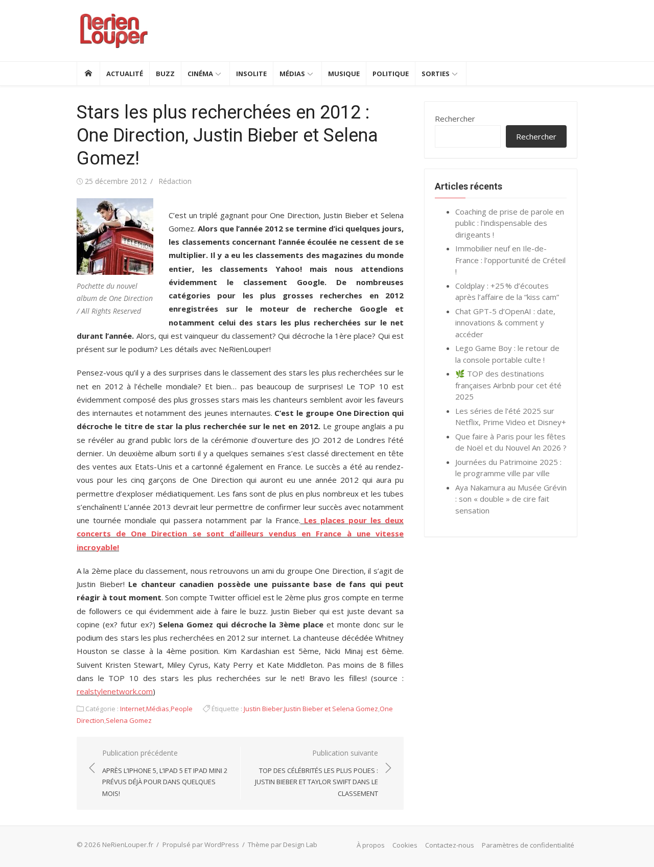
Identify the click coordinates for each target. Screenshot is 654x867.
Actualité (124, 73)
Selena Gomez (129, 720)
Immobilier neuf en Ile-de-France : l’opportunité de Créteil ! (510, 259)
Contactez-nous (449, 845)
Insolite (251, 73)
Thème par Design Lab (282, 844)
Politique (390, 73)
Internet (132, 708)
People (182, 708)
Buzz (165, 73)
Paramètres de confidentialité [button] (528, 845)
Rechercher (455, 118)
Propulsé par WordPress (200, 844)
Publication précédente (164, 773)
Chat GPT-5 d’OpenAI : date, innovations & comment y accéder (505, 322)
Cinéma (200, 73)
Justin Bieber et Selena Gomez (331, 708)
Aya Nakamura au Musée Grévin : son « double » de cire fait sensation (511, 498)
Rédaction (175, 181)
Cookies (404, 845)
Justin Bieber (263, 708)
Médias (292, 73)
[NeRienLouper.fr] (88, 73)
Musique (344, 73)
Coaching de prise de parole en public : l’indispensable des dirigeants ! (509, 223)
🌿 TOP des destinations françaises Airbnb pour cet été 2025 (508, 385)
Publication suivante (316, 773)
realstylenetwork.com (115, 691)
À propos (371, 845)
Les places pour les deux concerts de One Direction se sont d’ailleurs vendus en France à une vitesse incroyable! (240, 533)
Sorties (436, 73)
